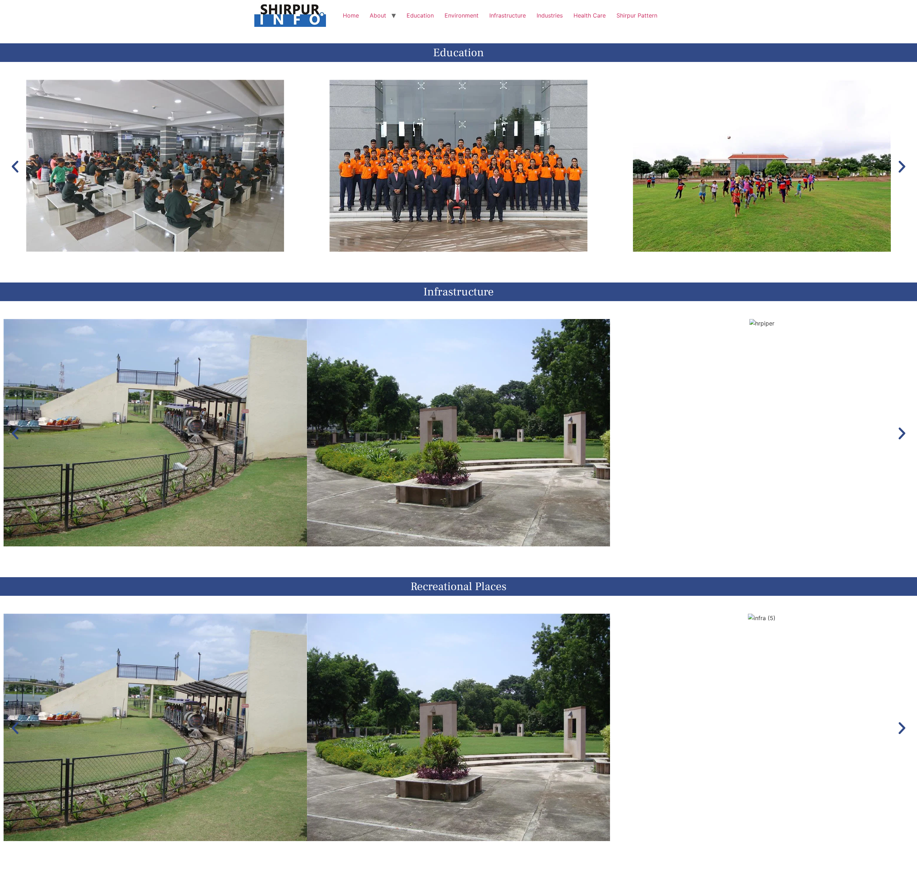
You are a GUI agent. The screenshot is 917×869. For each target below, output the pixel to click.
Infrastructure (507, 15)
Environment (462, 15)
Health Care (589, 15)
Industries (550, 15)
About (378, 15)
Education (420, 15)
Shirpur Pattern (636, 15)
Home (351, 15)
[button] (15, 167)
